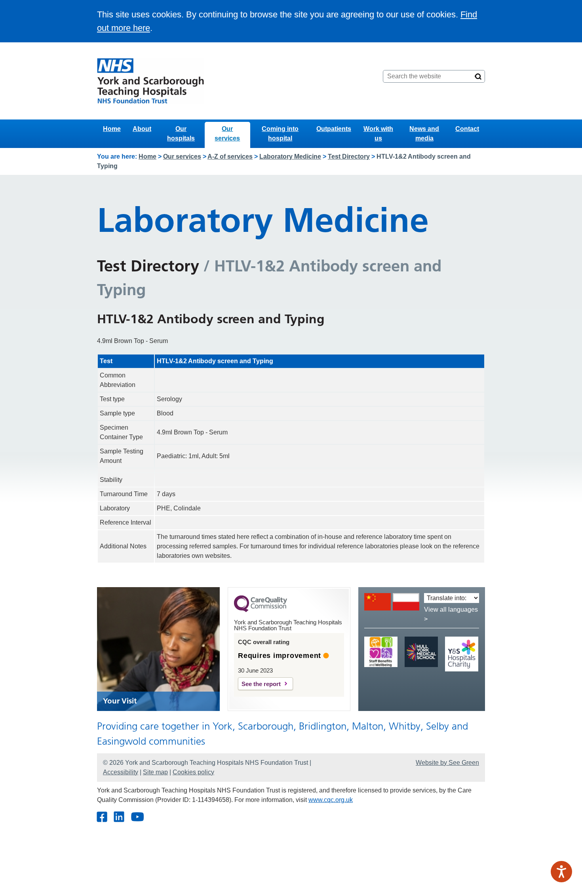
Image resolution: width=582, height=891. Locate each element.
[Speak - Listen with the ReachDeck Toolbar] (561, 871)
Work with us (378, 133)
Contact (467, 128)
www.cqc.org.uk (330, 799)
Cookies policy (193, 772)
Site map (155, 772)
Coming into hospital (280, 133)
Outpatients (333, 128)
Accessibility (120, 772)
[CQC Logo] (260, 610)
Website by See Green (447, 762)
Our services (227, 133)
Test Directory (349, 156)
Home (112, 128)
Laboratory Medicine (290, 156)
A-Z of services (230, 156)
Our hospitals (181, 133)
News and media (424, 133)
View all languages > (451, 614)
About (142, 128)
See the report (261, 684)
